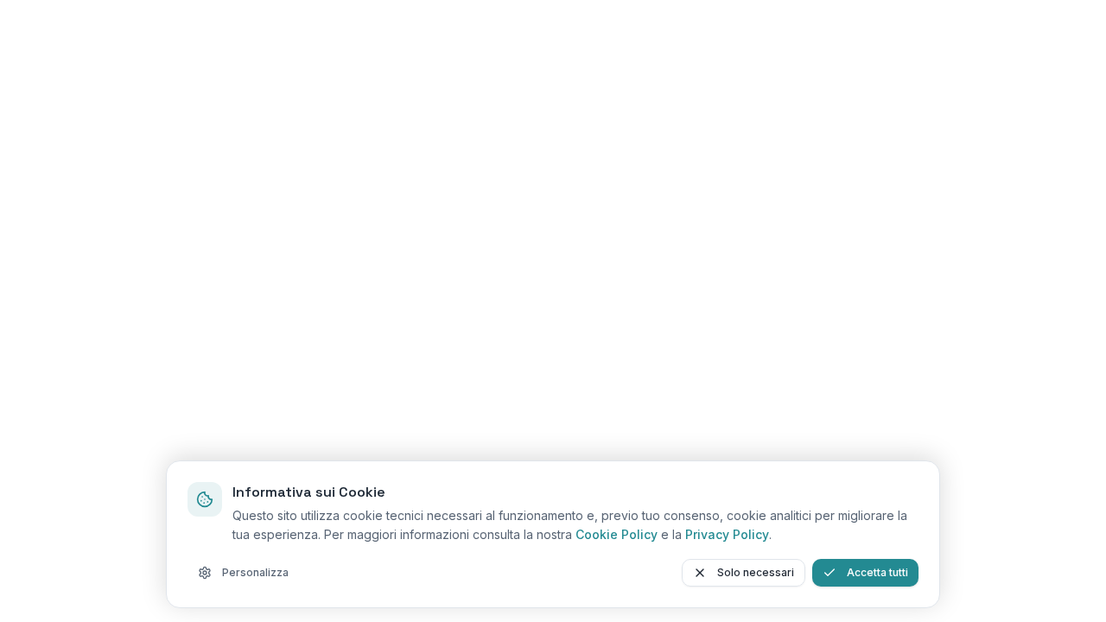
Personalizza (255, 572)
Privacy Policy (727, 534)
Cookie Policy (616, 534)
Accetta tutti (877, 572)
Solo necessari (755, 572)
